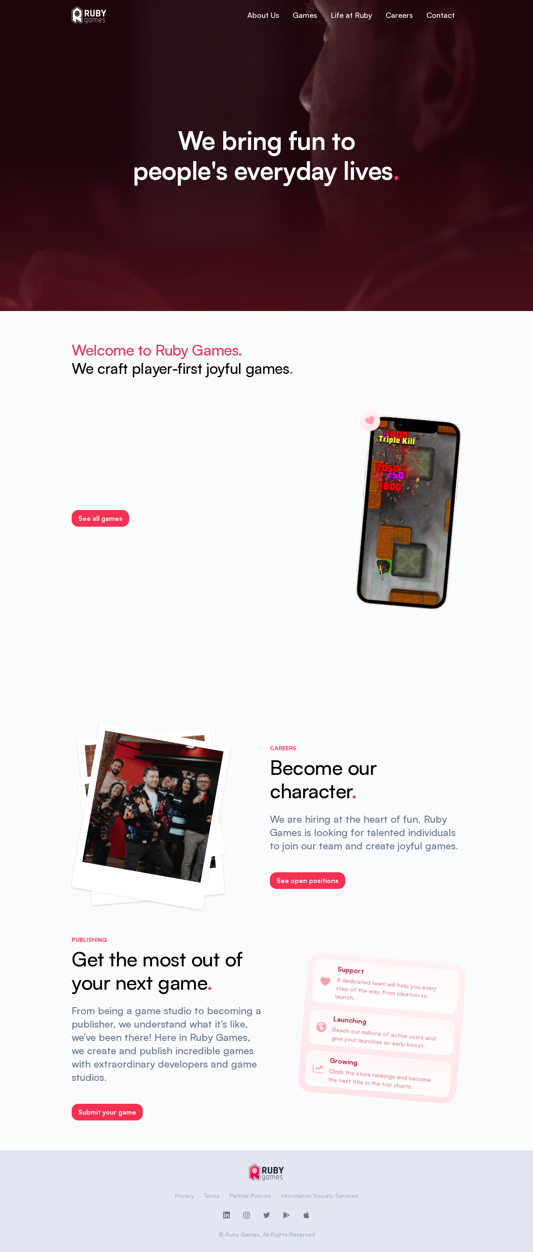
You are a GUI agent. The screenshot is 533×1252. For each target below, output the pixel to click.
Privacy (184, 1195)
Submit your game (107, 1112)
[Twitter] (266, 1215)
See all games (100, 518)
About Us (263, 15)
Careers (399, 15)
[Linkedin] (227, 1215)
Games (305, 15)
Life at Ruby (351, 15)
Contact (440, 15)
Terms (211, 1195)
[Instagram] (247, 1215)
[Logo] (89, 15)
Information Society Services (319, 1195)
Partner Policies (250, 1195)
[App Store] (306, 1215)
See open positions (307, 880)
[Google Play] (286, 1215)
